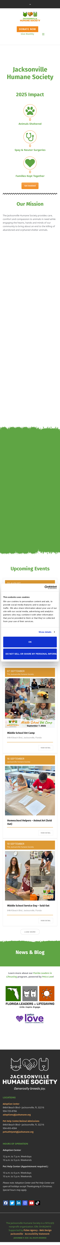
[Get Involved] (24, 353)
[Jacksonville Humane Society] (30, 16)
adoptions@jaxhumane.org (17, 1114)
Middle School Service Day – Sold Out (28, 905)
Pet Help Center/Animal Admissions (21, 1121)
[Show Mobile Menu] (43, 34)
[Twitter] (12, 1202)
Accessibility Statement (37, 1234)
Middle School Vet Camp (21, 732)
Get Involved (30, 186)
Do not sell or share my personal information (31, 654)
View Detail (46, 748)
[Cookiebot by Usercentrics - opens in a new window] (44, 587)
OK (30, 642)
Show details (45, 632)
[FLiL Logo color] (30, 997)
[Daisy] (30, 450)
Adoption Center (11, 1104)
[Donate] (24, 306)
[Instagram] (24, 1202)
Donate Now (27, 29)
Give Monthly (27, 34)
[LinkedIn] (18, 1202)
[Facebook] (5, 1202)
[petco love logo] (30, 1018)
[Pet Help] (24, 399)
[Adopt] (24, 260)
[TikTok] (38, 1203)
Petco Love (47, 976)
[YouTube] (31, 1202)
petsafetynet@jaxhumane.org (18, 1132)
